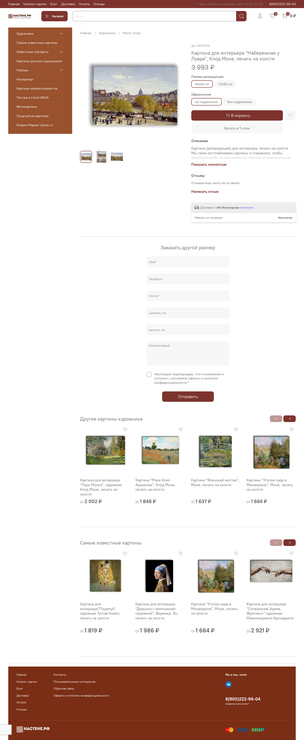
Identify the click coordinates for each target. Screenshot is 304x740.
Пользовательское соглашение (75, 682)
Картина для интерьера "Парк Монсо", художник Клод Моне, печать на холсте (101, 487)
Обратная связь (64, 688)
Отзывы (99, 4)
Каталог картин (35, 4)
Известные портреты (32, 52)
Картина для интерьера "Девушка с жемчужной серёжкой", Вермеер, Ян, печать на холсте (157, 611)
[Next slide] (178, 95)
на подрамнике (206, 102)
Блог (53, 4)
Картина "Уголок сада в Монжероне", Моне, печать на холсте (270, 485)
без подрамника (239, 102)
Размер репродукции (207, 77)
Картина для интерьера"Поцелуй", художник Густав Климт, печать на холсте (100, 611)
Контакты (60, 674)
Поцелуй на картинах (33, 116)
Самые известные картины (37, 43)
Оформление (201, 94)
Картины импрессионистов (37, 88)
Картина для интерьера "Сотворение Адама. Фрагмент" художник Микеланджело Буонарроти (270, 611)
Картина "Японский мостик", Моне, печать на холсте (215, 482)
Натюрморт (25, 79)
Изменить (247, 207)
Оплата (84, 4)
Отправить (188, 396)
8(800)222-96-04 (282, 4)
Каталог (58, 16)
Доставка (68, 4)
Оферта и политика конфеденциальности (81, 695)
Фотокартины (27, 106)
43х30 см (202, 84)
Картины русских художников (39, 61)
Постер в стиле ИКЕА (33, 97)
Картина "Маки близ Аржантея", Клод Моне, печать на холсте (156, 485)
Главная (14, 4)
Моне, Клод (131, 33)
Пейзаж (22, 70)
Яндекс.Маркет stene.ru (35, 125)
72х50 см (225, 84)
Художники (107, 33)
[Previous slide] (87, 95)
